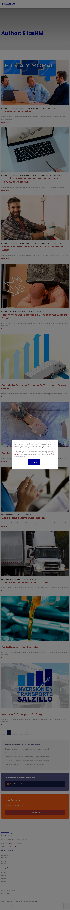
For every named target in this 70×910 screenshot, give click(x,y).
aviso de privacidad (38, 448)
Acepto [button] (34, 462)
